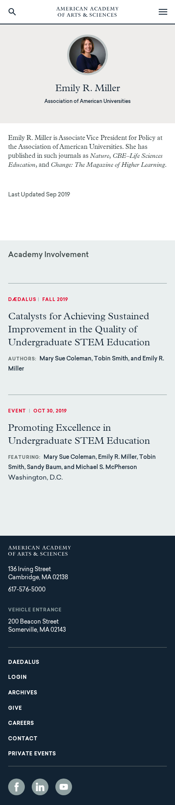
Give (15, 708)
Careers (21, 723)
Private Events (32, 754)
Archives (22, 693)
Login (17, 677)
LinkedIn (40, 787)
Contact (22, 739)
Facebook (16, 787)
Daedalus (23, 662)
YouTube (63, 787)
